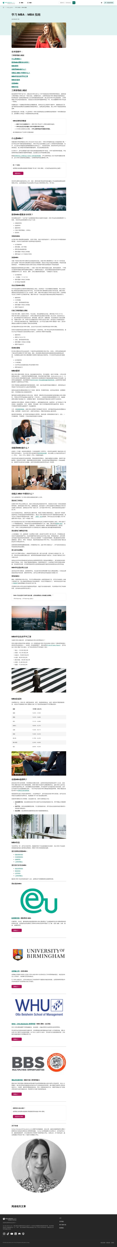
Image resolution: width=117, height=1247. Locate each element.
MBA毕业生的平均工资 (20, 76)
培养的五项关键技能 (23, 790)
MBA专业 (15, 87)
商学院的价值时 (42, 453)
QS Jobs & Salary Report (53, 645)
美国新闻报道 (20, 409)
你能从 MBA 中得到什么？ (21, 73)
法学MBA (17, 873)
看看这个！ (16, 930)
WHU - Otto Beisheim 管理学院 (23, 1024)
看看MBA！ (18, 173)
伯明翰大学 (16, 971)
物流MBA (17, 871)
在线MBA (15, 83)
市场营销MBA (19, 857)
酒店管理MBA (19, 868)
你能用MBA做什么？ (19, 69)
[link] (21, 7)
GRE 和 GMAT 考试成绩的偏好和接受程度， (43, 380)
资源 (30, 2)
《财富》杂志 (38, 516)
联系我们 (61, 1228)
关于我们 (61, 1221)
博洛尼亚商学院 (17, 1080)
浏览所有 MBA (19, 1116)
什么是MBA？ (17, 59)
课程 (22, 2)
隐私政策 (108, 1242)
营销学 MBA (58, 523)
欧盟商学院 (16, 918)
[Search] (74, 2)
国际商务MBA (19, 854)
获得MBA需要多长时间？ (21, 62)
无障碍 (112, 1242)
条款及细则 (103, 1242)
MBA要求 (15, 66)
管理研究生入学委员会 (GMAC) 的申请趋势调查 (27, 156)
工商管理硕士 (19, 862)
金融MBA (17, 859)
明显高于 (15, 583)
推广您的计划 (62, 1224)
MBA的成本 (16, 80)
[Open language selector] (101, 2)
